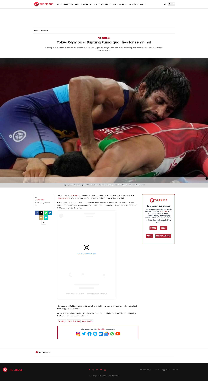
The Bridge (101, 329)
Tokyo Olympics (63, 198)
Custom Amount (163, 236)
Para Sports (122, 4)
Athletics (104, 4)
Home (59, 4)
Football (84, 4)
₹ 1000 (149, 236)
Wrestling (104, 38)
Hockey (113, 4)
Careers (175, 370)
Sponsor (164, 211)
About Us (156, 370)
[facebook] (37, 212)
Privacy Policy (145, 370)
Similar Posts (44, 352)
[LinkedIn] (50, 212)
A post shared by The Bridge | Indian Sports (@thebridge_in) (86, 293)
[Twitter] (41, 212)
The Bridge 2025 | (95, 375)
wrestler (74, 195)
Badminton (94, 4)
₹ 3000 (164, 228)
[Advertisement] (104, 20)
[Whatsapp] (46, 212)
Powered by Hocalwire (110, 375)
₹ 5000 (153, 228)
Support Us (68, 4)
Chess (77, 4)
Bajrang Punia (87, 321)
